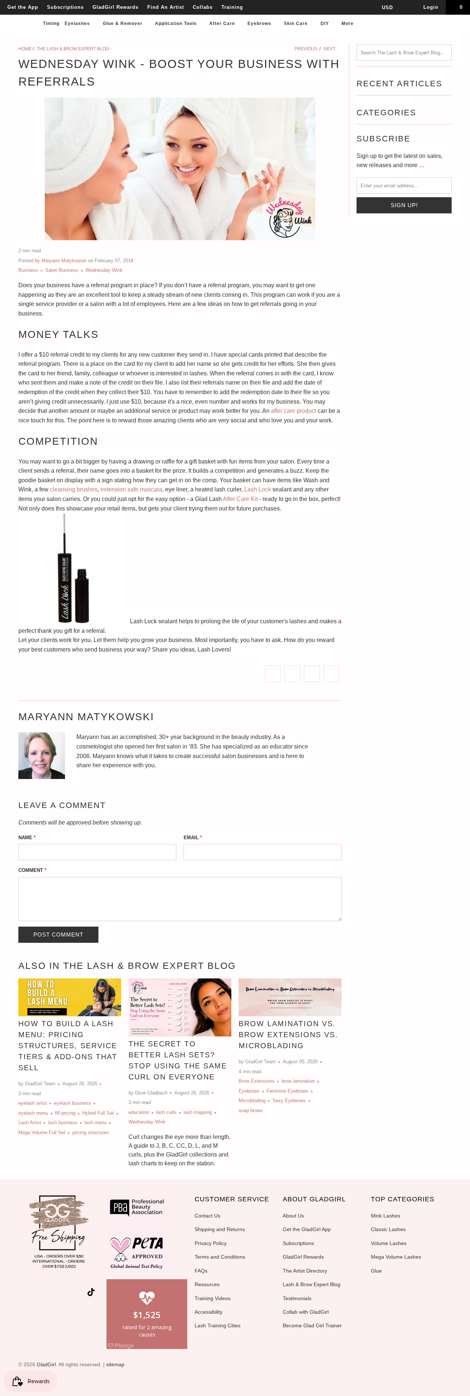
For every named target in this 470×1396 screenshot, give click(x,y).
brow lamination (298, 1081)
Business (28, 270)
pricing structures (90, 1132)
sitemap (115, 1364)
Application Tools (176, 23)
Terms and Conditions (220, 1257)
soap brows (251, 1110)
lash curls (166, 1112)
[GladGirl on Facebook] (40, 1293)
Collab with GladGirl (306, 1312)
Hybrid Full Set (98, 1113)
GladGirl (46, 1364)
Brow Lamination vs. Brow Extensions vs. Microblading (288, 1035)
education (139, 1112)
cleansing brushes (74, 489)
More (348, 23)
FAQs (201, 1271)
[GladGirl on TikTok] (91, 1293)
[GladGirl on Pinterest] (66, 1293)
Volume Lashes (388, 1243)
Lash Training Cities (218, 1325)
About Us (293, 1216)
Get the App (22, 7)
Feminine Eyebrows (287, 1091)
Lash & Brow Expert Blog (311, 1284)
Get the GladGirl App (307, 1229)
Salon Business (62, 270)
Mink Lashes (385, 1216)
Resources (207, 1284)
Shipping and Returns (220, 1229)
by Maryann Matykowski (61, 260)
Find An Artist (165, 7)
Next (329, 48)
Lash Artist (29, 1122)
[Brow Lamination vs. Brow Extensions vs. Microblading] (290, 997)
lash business (62, 1122)
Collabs (203, 7)
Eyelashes (78, 23)
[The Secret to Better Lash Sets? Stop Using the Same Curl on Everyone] (180, 1007)
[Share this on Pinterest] (312, 673)
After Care (222, 23)
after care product (293, 411)
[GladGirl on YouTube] (53, 1293)
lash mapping (198, 1112)
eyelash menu (33, 1113)
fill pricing (65, 1113)
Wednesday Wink (104, 270)
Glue (376, 1271)
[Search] (457, 26)
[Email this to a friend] (331, 673)
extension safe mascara (131, 489)
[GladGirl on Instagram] (80, 1293)
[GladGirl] (22, 15)
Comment (32, 870)
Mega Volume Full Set (41, 1132)
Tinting (51, 23)
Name (27, 837)
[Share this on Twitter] (273, 673)
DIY (325, 23)
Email (193, 837)
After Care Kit (240, 499)
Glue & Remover (123, 23)
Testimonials (297, 1298)
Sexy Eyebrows (289, 1100)
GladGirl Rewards (115, 7)
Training (232, 7)
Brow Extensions (257, 1081)
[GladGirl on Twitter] (27, 1293)
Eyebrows (260, 23)
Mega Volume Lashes (396, 1257)
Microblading (252, 1100)
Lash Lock (257, 489)
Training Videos (213, 1298)
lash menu (95, 1122)
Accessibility (209, 1312)
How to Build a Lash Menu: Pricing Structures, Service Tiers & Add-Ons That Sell (67, 1046)
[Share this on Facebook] (292, 673)
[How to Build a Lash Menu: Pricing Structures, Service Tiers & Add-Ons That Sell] (69, 997)
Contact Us (207, 1216)
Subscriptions (65, 7)
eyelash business (72, 1103)
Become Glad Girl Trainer (312, 1325)
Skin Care (296, 23)
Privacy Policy (211, 1243)
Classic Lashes (388, 1229)
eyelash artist (32, 1103)
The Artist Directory (305, 1271)
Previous (305, 48)
